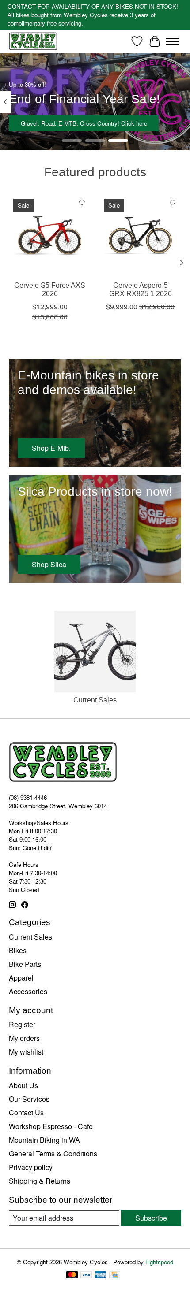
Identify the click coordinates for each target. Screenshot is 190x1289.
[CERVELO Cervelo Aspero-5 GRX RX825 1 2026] (140, 235)
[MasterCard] (72, 1275)
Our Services (29, 1099)
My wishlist (26, 1052)
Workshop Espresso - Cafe (51, 1126)
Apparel (21, 978)
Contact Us (26, 1112)
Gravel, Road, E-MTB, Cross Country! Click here (84, 123)
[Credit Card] (114, 1275)
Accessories (28, 991)
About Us (23, 1085)
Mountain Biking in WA (44, 1140)
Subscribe (151, 1218)
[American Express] (100, 1275)
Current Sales (95, 700)
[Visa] (86, 1275)
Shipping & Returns (39, 1181)
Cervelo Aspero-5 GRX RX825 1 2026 (140, 289)
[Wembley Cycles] (33, 41)
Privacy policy (31, 1167)
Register (22, 1024)
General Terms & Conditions (53, 1153)
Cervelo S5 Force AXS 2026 (49, 289)
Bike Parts (25, 964)
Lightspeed (159, 1262)
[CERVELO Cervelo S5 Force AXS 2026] (50, 235)
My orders (24, 1038)
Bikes (18, 950)
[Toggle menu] (172, 41)
